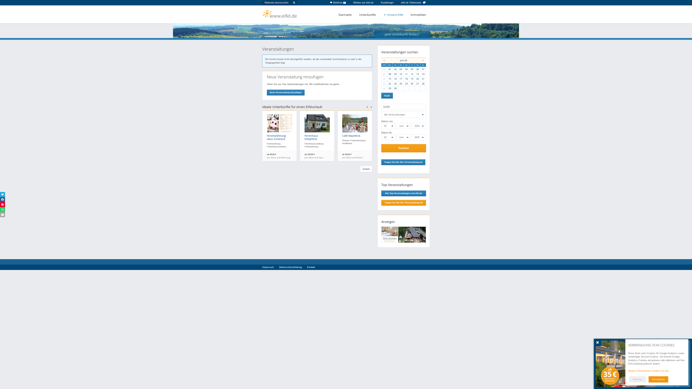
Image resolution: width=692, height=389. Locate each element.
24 (401, 83)
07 (423, 69)
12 (412, 74)
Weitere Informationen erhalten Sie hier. (648, 371)
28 (423, 83)
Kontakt (311, 267)
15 (390, 78)
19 (412, 78)
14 (423, 74)
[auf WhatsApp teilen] (2, 209)
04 (406, 69)
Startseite (345, 15)
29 (390, 88)
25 (406, 83)
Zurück (366, 169)
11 (406, 74)
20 (417, 78)
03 (401, 69)
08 (390, 74)
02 (395, 69)
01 (390, 69)
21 (423, 78)
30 (395, 88)
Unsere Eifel (395, 15)
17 (401, 78)
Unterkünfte (367, 15)
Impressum (268, 267)
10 (401, 74)
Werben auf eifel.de (363, 2)
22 (390, 83)
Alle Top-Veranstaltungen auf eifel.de (403, 193)
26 (412, 83)
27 (417, 83)
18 (406, 78)
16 (395, 78)
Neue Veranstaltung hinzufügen (286, 92)
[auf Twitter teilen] (2, 194)
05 (412, 69)
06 (417, 69)
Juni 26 (403, 60)
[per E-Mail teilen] (2, 214)
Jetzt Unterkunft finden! (402, 34)
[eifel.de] (279, 13)
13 (417, 74)
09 (395, 74)
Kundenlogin (387, 2)
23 (395, 83)
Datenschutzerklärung (290, 267)
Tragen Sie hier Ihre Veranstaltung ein (404, 203)
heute (387, 95)
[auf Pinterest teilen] (2, 204)
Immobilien (418, 15)
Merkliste (339, 2)
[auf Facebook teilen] (2, 199)
